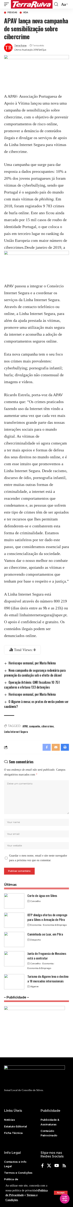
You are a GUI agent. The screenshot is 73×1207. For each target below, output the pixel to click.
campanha (34, 726)
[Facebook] (42, 1166)
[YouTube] (57, 1166)
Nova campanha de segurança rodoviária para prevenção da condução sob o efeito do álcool (35, 673)
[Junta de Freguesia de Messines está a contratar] (14, 958)
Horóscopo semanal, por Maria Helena (32, 663)
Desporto (35, 939)
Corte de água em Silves (42, 895)
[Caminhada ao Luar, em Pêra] (14, 939)
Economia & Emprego (55, 925)
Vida (25, 13)
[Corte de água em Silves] (14, 900)
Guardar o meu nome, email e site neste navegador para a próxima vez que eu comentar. (38, 858)
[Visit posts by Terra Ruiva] (8, 47)
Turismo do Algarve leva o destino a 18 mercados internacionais (48, 978)
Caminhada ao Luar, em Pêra (45, 934)
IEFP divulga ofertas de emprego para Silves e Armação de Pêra (47, 917)
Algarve (34, 986)
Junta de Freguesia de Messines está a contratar (46, 955)
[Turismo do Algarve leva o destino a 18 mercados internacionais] (14, 981)
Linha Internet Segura (16, 731)
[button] (61, 1193)
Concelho (35, 901)
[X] (49, 1166)
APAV (25, 726)
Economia (35, 925)
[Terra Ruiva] (32, 4)
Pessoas (12, 13)
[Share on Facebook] (47, 747)
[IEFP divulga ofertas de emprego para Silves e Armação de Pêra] (14, 920)
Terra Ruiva (20, 45)
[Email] (56, 747)
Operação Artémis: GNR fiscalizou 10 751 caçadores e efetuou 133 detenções (32, 685)
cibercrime (47, 726)
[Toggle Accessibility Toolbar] (64, 1198)
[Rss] (64, 1166)
